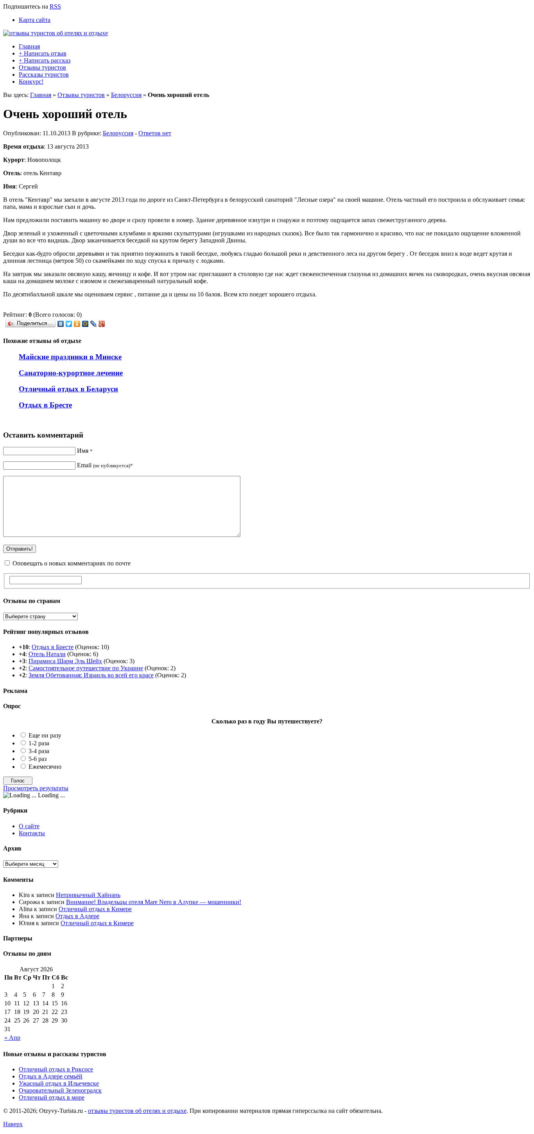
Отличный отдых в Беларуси (68, 389)
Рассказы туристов (44, 74)
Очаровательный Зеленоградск (60, 1090)
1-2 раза (39, 743)
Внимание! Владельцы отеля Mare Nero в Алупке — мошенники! (153, 902)
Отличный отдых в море (51, 1097)
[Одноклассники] (77, 324)
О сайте (29, 826)
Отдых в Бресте (45, 405)
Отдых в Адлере (77, 916)
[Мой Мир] (85, 324)
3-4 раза (39, 751)
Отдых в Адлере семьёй (50, 1076)
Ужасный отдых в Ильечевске (59, 1083)
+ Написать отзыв (42, 53)
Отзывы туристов (42, 67)
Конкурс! (31, 81)
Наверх (13, 1124)
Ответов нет (154, 133)
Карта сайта (34, 19)
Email (105, 465)
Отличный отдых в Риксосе (56, 1069)
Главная (29, 46)
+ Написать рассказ (44, 60)
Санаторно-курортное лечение (71, 373)
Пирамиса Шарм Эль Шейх (65, 661)
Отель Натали (47, 654)
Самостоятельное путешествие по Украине (86, 668)
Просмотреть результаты (35, 788)
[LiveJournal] (94, 324)
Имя (85, 450)
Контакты (32, 833)
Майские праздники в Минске (70, 357)
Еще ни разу (45, 735)
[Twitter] (69, 324)
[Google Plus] (102, 324)
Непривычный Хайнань (88, 895)
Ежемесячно (45, 766)
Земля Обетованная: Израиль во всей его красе (91, 675)
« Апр (12, 1037)
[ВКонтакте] (61, 324)
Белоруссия (126, 95)
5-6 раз (38, 758)
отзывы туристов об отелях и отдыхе (137, 1110)
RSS (55, 6)
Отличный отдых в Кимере (95, 909)
